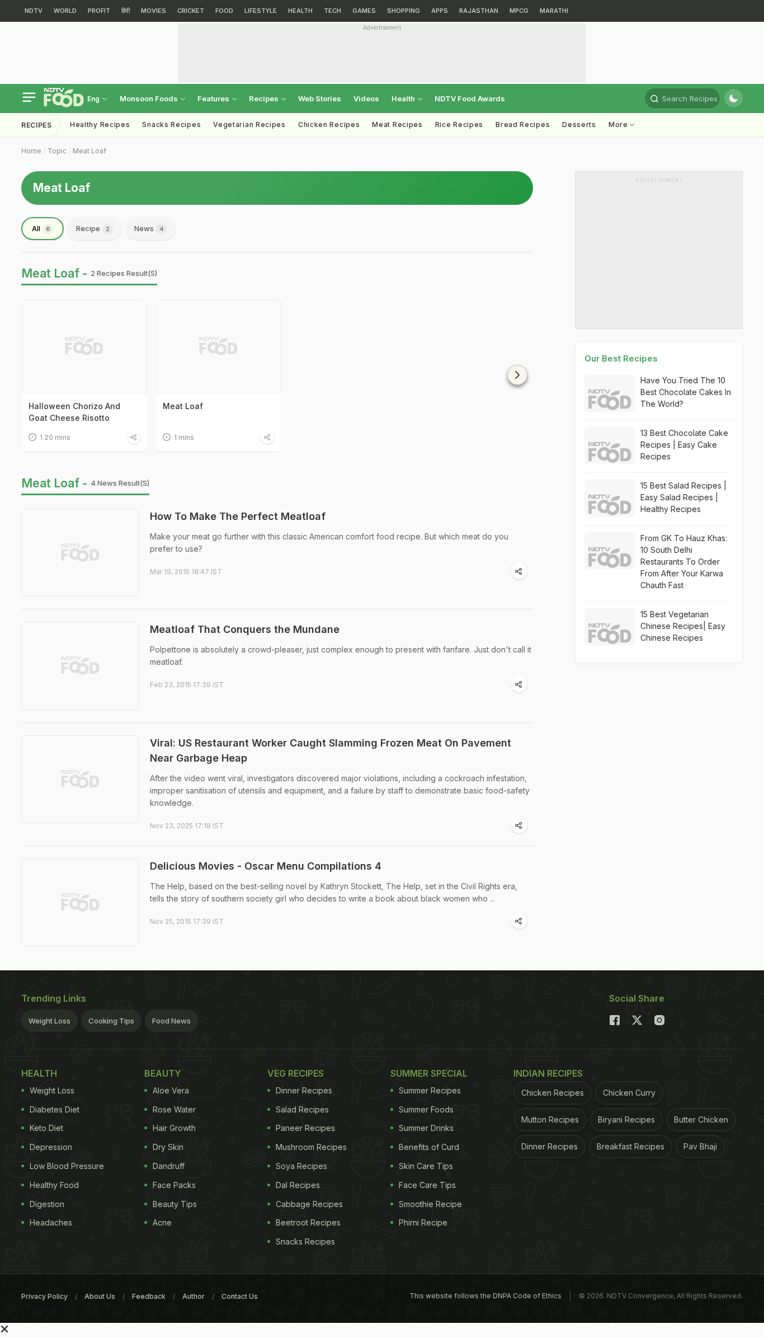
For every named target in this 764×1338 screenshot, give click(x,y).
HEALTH (300, 11)
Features (214, 98)
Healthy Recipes (100, 124)
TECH (332, 11)
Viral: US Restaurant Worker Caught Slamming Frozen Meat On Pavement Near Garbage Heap (330, 750)
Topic (57, 151)
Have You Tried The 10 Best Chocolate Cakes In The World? (685, 392)
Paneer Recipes (305, 1128)
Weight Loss (49, 1020)
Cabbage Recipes (309, 1204)
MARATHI (554, 11)
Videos (366, 98)
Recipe (93, 228)
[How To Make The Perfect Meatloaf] (80, 553)
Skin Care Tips (426, 1166)
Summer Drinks (426, 1128)
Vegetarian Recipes (249, 124)
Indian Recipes (548, 1073)
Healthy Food (54, 1185)
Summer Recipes (430, 1090)
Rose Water (174, 1109)
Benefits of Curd (429, 1147)
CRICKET (190, 11)
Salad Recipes (302, 1109)
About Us (99, 1296)
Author (193, 1296)
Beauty (162, 1073)
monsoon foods (150, 98)
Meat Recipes (397, 124)
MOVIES (153, 11)
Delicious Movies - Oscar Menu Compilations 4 (265, 866)
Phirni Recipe (423, 1222)
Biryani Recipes (626, 1119)
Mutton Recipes (550, 1119)
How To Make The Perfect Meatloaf (238, 516)
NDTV (34, 11)
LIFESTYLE (260, 11)
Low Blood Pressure (67, 1166)
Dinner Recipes (304, 1090)
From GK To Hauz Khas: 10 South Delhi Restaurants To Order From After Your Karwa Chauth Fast (683, 561)
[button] (517, 375)
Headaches (51, 1222)
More (619, 124)
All (41, 228)
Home (31, 151)
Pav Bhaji (700, 1146)
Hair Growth (174, 1128)
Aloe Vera (171, 1090)
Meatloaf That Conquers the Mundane (244, 629)
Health (404, 98)
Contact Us (239, 1296)
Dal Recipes (298, 1185)
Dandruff (169, 1166)
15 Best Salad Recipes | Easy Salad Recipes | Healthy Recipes (683, 497)
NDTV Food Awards (470, 98)
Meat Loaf (89, 151)
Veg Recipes (295, 1073)
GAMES (364, 11)
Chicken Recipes (329, 124)
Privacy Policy (44, 1296)
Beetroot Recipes (308, 1222)
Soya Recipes (301, 1166)
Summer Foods (426, 1109)
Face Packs (174, 1185)
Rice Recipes (459, 124)
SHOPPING (403, 11)
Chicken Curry (629, 1092)
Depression (51, 1147)
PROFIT (99, 11)
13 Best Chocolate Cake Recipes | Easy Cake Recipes (684, 444)
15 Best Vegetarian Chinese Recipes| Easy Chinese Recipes (682, 625)
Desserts (579, 124)
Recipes (264, 98)
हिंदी (125, 11)
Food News (171, 1020)
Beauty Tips (175, 1204)
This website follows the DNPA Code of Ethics (485, 1296)
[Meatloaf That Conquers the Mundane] (80, 666)
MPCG (519, 11)
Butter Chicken (701, 1119)
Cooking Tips (111, 1020)
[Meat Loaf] (218, 346)
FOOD (224, 11)
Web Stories (319, 98)
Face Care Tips (427, 1185)
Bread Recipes (523, 124)
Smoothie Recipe (430, 1204)
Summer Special (429, 1073)
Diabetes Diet (54, 1109)
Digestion (47, 1204)
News (149, 228)
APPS (439, 11)
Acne (162, 1222)
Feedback (149, 1296)
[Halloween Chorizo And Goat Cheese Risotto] (84, 346)
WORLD (65, 11)
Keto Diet (46, 1128)
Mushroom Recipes (311, 1147)
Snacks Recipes (171, 124)
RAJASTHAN (478, 11)
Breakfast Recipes (630, 1146)
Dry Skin (168, 1147)
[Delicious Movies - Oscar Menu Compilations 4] (80, 902)
